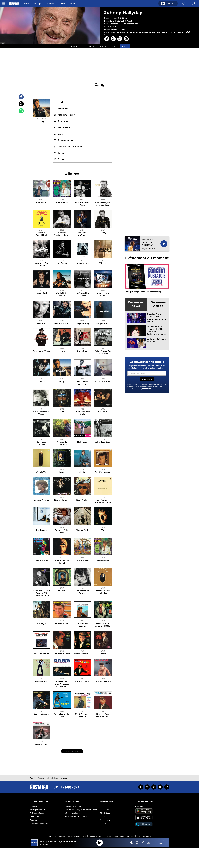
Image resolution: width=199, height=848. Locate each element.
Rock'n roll (162, 32)
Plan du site (52, 836)
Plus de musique (159, 842)
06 (115, 18)
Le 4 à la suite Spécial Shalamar (156, 340)
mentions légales (146, 388)
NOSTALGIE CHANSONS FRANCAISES (148, 244)
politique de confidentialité (134, 389)
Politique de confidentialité (114, 836)
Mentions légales (74, 836)
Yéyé (188, 32)
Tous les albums (72, 751)
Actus (62, 3)
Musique (38, 3)
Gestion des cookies (144, 836)
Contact (62, 836)
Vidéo (72, 3)
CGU (84, 836)
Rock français (148, 32)
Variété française (176, 32)
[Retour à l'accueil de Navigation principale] (14, 3)
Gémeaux (113, 26)
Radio (26, 3)
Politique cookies (95, 836)
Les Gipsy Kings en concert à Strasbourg (143, 291)
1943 (119, 18)
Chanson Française (126, 32)
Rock (138, 32)
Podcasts (51, 3)
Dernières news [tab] (135, 304)
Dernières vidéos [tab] (158, 304)
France (122, 29)
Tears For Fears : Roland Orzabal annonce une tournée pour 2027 (156, 318)
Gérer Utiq (130, 836)
